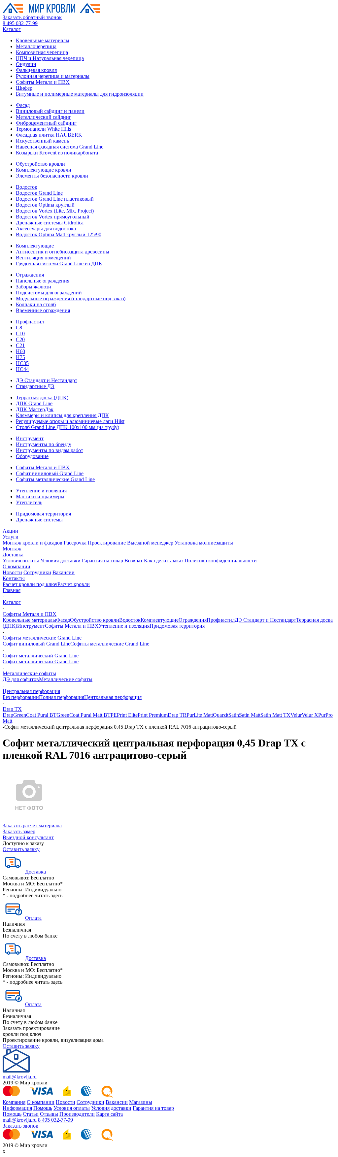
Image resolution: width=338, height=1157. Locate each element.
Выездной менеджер (150, 542)
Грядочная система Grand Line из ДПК (59, 263)
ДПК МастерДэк (34, 409)
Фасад (23, 105)
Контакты (14, 578)
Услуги (10, 537)
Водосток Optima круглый (45, 205)
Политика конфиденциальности (221, 560)
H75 (20, 357)
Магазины (140, 1102)
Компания (14, 1102)
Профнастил (30, 321)
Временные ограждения (43, 310)
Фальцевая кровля (36, 70)
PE (114, 715)
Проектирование (107, 542)
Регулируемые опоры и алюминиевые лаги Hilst (70, 421)
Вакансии (63, 572)
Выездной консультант (28, 837)
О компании (16, 566)
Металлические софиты (29, 673)
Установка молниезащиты (204, 542)
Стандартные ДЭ (35, 386)
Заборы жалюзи (33, 286)
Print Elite (127, 715)
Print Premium (153, 715)
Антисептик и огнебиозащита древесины (62, 251)
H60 (20, 351)
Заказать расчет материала (32, 825)
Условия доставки (60, 560)
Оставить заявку (21, 849)
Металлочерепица (36, 46)
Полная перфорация (61, 697)
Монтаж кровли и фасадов (32, 542)
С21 (20, 345)
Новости (12, 572)
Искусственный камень (42, 141)
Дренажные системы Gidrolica (50, 222)
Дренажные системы (39, 519)
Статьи (31, 1114)
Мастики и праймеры (40, 496)
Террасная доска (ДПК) (42, 397)
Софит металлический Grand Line (41, 655)
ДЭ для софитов (21, 679)
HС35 (22, 363)
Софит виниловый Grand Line (50, 473)
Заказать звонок (20, 1126)
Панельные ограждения (42, 280)
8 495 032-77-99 (20, 23)
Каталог (12, 29)
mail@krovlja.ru (20, 1076)
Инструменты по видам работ (49, 450)
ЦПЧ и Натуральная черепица (50, 58)
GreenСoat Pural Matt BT (83, 715)
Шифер (24, 88)
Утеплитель (29, 502)
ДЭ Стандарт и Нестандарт (46, 380)
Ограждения (30, 275)
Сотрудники (37, 572)
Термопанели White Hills (43, 129)
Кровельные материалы (42, 40)
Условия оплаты (21, 560)
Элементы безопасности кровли (52, 176)
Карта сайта (109, 1114)
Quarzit (220, 715)
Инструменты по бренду (43, 444)
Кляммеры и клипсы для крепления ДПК (62, 415)
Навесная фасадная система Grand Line (59, 146)
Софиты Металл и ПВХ (43, 82)
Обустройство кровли (40, 164)
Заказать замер (19, 831)
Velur (296, 715)
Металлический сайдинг (43, 117)
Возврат (133, 560)
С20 (20, 339)
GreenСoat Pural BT (34, 715)
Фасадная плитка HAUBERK (49, 135)
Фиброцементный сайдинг (46, 123)
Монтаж (12, 548)
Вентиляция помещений (43, 257)
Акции (10, 531)
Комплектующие (35, 245)
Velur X (310, 715)
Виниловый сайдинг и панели (50, 111)
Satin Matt (249, 715)
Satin (233, 715)
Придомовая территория (43, 513)
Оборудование (32, 456)
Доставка (13, 554)
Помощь (42, 1108)
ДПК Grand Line (34, 403)
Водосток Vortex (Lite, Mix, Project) (55, 211)
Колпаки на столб (36, 304)
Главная (11, 590)
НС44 (22, 369)
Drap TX (12, 709)
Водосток (26, 187)
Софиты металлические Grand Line (55, 479)
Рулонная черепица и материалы (52, 76)
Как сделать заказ (163, 560)
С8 (19, 327)
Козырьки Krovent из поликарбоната (57, 152)
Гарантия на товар (102, 560)
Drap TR (177, 715)
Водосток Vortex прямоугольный (52, 216)
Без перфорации (21, 697)
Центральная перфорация (31, 691)
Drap (8, 715)
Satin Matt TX (275, 715)
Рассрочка (75, 542)
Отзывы (49, 1114)
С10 (20, 333)
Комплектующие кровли (43, 170)
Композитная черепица (42, 52)
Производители (77, 1114)
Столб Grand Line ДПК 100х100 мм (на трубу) (67, 427)
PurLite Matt (199, 715)
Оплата (33, 918)
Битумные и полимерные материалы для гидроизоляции (80, 94)
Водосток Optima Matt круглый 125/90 (58, 234)
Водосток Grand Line (39, 193)
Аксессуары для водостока (46, 228)
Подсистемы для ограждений (49, 292)
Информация (17, 1108)
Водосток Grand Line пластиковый (55, 199)
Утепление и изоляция (41, 490)
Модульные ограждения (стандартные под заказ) (70, 298)
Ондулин (26, 64)
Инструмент (30, 438)
